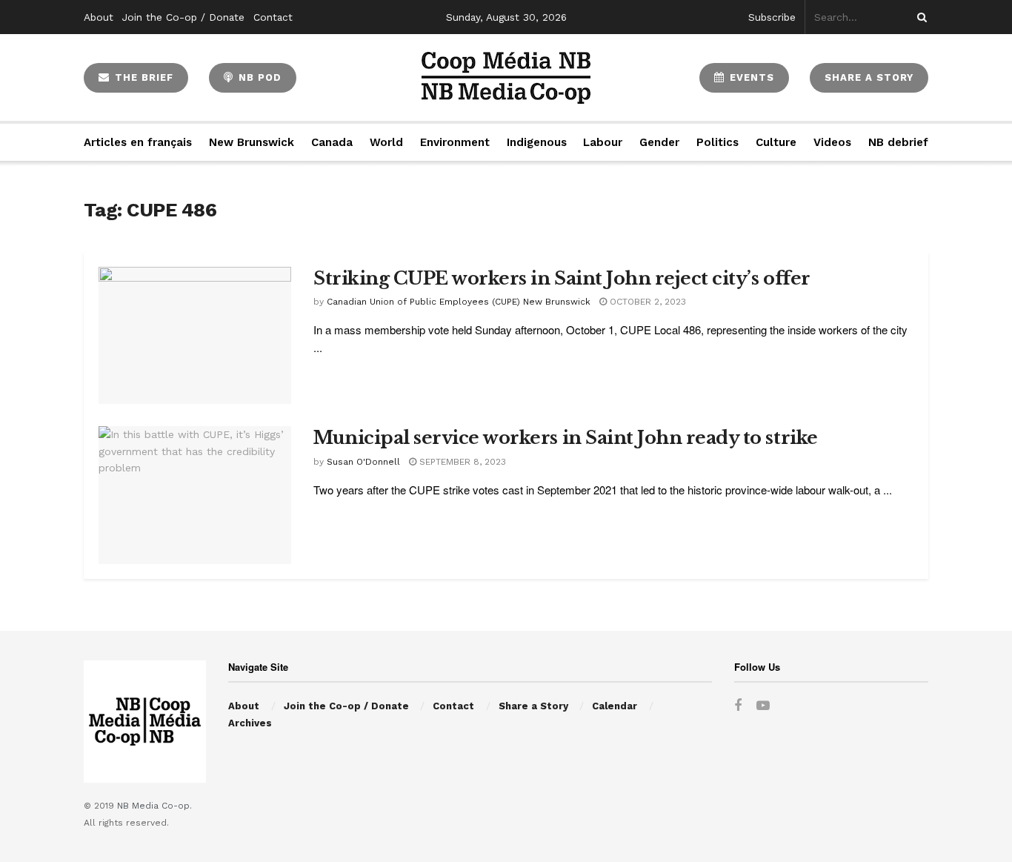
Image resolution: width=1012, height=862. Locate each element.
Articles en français (138, 142)
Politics (717, 142)
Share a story (869, 77)
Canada (332, 142)
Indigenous (537, 142)
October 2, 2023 (646, 301)
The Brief (142, 77)
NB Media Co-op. (154, 805)
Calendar (614, 706)
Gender (659, 142)
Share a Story (533, 706)
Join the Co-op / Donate (183, 17)
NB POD (258, 77)
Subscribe (772, 17)
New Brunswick (251, 142)
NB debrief (898, 142)
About (98, 17)
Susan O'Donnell (363, 462)
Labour (602, 142)
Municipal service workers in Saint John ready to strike (565, 437)
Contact (273, 17)
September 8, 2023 (461, 462)
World (386, 142)
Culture (776, 142)
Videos (832, 142)
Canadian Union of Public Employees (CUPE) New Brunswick (458, 301)
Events (750, 77)
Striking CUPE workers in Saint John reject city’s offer (561, 278)
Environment (455, 142)
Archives (250, 723)
